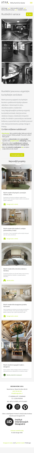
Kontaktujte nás (17, 155)
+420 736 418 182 (17, 391)
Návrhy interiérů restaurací (14, 375)
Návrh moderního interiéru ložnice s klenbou (15, 270)
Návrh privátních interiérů (16, 8)
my (22, 147)
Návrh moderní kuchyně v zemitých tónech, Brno (14, 193)
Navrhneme (5, 133)
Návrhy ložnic (10, 280)
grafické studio (20, 443)
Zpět (30, 14)
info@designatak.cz (17, 393)
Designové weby (8, 443)
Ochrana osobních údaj (17, 430)
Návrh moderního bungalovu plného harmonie (15, 305)
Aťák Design (4, 8)
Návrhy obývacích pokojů (8, 10)
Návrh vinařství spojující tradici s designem (13, 366)
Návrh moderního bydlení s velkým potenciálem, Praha (14, 229)
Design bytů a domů (12, 204)
